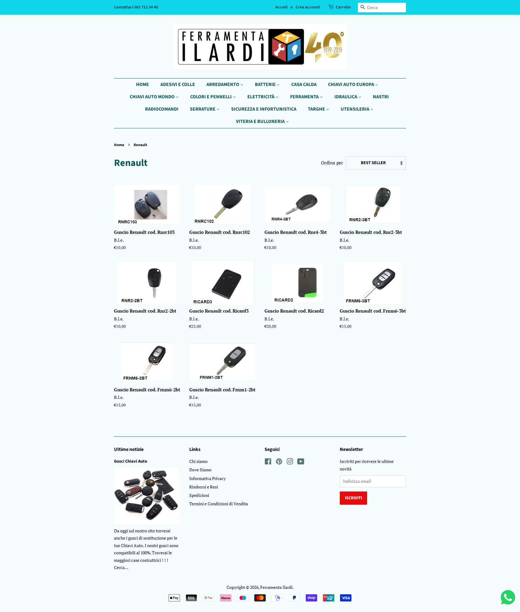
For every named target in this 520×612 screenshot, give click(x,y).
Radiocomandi (161, 109)
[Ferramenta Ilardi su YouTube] (300, 462)
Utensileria (355, 109)
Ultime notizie (129, 449)
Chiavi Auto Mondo (152, 96)
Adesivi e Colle (177, 84)
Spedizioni (199, 495)
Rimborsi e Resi (203, 487)
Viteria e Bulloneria (261, 121)
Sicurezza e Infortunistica (263, 109)
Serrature (203, 109)
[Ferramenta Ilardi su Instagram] (289, 462)
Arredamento (223, 84)
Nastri (381, 96)
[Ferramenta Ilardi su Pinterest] (279, 462)
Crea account (308, 7)
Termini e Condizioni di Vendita (218, 503)
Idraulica (346, 96)
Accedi (281, 7)
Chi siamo (198, 461)
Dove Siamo (200, 470)
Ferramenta (305, 96)
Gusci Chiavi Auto (130, 461)
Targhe (317, 109)
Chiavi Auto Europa (351, 84)
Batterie (266, 84)
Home (142, 84)
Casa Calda (304, 84)
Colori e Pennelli (211, 96)
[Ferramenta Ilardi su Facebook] (268, 462)
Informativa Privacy (207, 478)
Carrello (343, 7)
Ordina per (332, 163)
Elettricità (261, 96)
